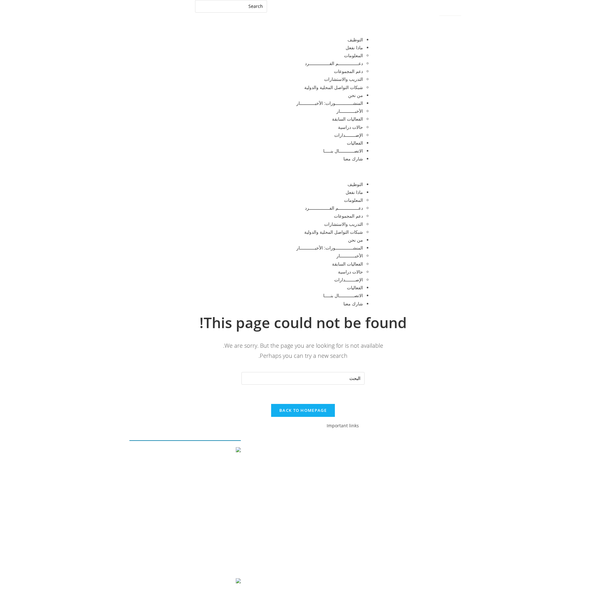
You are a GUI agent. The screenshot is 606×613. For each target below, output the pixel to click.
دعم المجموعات (348, 71)
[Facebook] (469, 453)
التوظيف (355, 40)
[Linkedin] (452, 453)
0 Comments (227, 491)
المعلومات (353, 55)
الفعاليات (355, 143)
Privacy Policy (225, 563)
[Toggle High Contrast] (432, 11)
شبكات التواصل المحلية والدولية (333, 87)
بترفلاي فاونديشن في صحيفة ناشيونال (206, 499)
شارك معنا (353, 159)
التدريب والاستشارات (343, 79)
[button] (303, 172)
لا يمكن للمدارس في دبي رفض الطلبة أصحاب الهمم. (192, 523)
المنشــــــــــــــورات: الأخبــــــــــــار (329, 103)
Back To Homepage (303, 410)
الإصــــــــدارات (348, 135)
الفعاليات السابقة (347, 119)
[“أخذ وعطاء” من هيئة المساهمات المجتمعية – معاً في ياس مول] (188, 455)
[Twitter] (417, 453)
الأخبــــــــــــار (349, 111)
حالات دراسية (350, 127)
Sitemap (448, 12)
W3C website (202, 582)
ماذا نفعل (354, 48)
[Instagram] (435, 453)
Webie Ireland (226, 596)
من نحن (355, 95)
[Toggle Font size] (421, 11)
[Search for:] (231, 6)
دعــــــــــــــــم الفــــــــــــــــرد (334, 63)
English (187, 9)
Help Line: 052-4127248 (456, 21)
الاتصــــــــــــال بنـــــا (343, 151)
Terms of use (190, 563)
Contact (470, 12)
